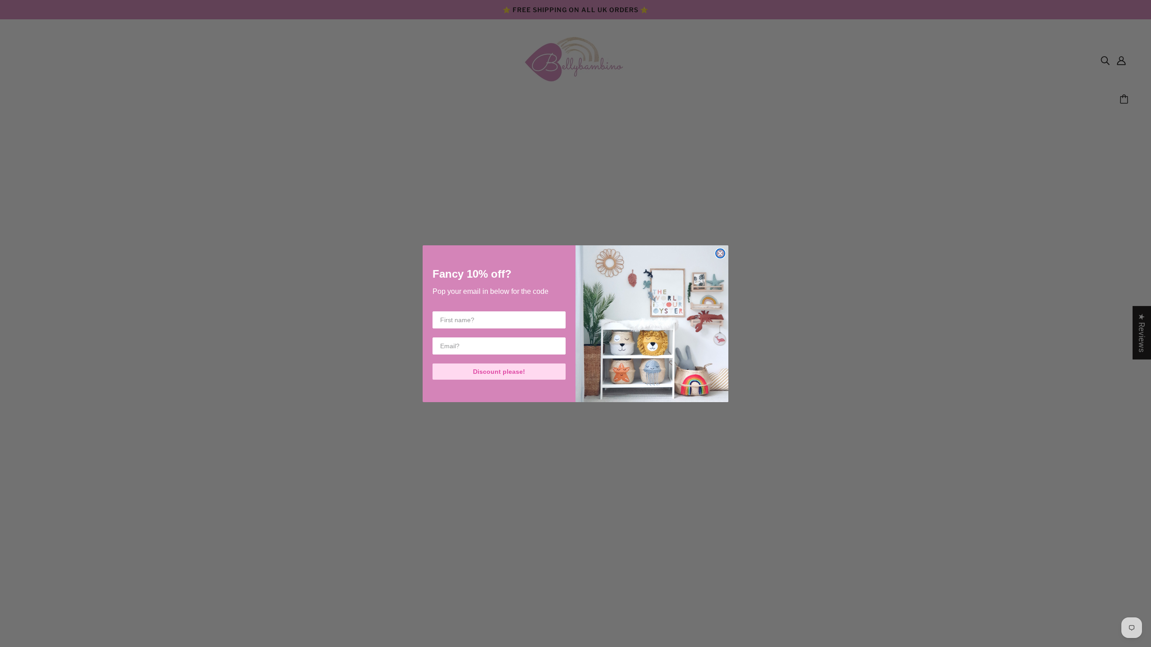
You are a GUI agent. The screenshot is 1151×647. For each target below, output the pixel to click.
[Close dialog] (720, 253)
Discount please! (499, 371)
